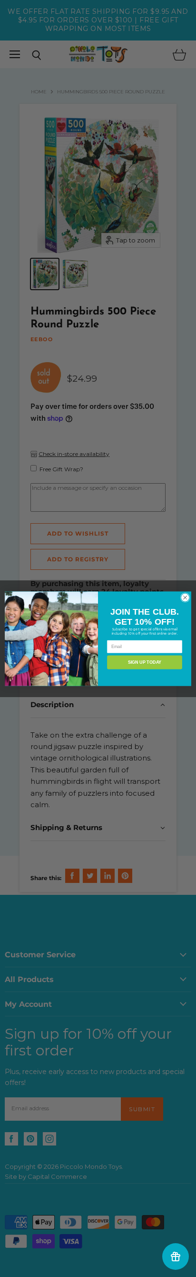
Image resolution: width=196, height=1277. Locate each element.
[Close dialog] (185, 597)
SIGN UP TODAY (144, 661)
